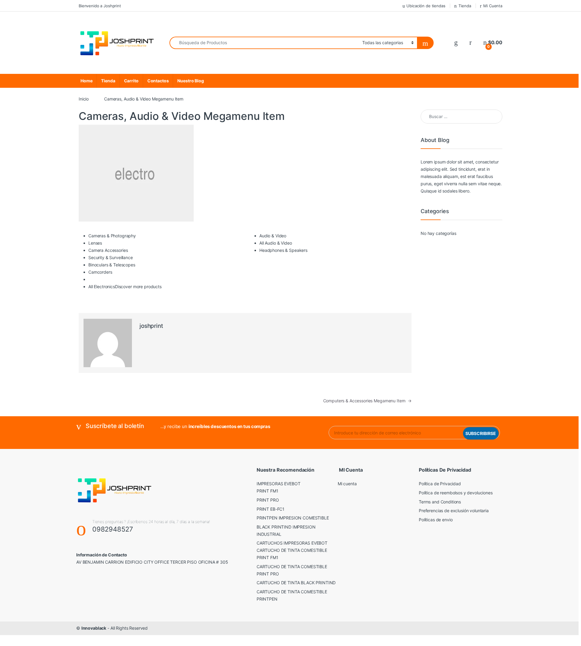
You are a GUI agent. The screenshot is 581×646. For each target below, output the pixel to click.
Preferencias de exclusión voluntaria (454, 510)
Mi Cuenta (492, 5)
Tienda (464, 5)
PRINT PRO (268, 500)
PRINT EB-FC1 (270, 509)
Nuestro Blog (190, 80)
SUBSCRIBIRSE (480, 433)
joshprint (151, 325)
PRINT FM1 (267, 490)
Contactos (158, 80)
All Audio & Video (275, 243)
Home (86, 80)
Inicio (84, 98)
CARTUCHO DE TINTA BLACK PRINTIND (296, 582)
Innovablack (93, 628)
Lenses (95, 243)
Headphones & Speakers (283, 250)
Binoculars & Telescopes (111, 264)
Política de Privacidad (440, 483)
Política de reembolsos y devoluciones (456, 492)
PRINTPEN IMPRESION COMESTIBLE (293, 517)
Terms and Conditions (440, 501)
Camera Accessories (108, 250)
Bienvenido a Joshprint (100, 5)
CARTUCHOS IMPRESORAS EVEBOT (292, 542)
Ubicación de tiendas (425, 5)
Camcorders (100, 272)
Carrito (131, 80)
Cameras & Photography (112, 235)
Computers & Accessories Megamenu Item (367, 400)
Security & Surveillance (110, 257)
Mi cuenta (347, 483)
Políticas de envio (435, 519)
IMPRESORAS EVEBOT (278, 483)
